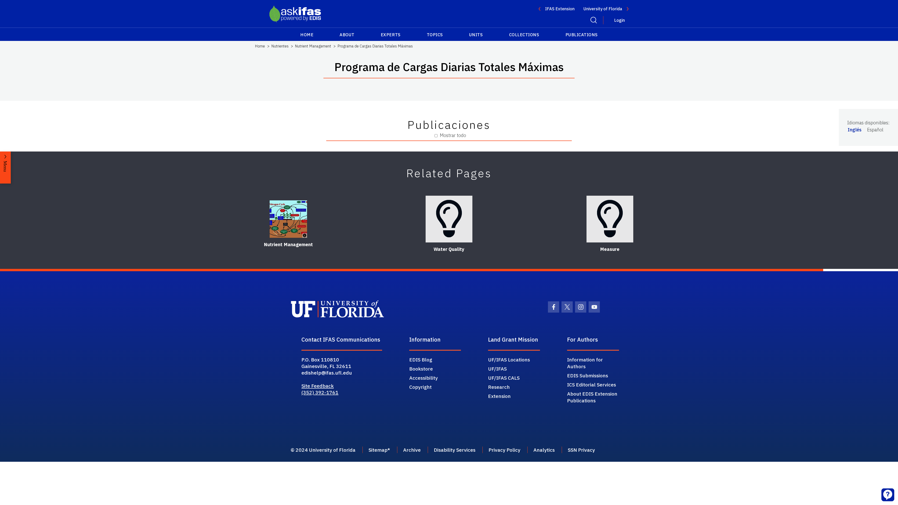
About (347, 34)
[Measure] (610, 219)
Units (476, 34)
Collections (524, 34)
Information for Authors (585, 363)
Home (306, 34)
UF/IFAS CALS (504, 378)
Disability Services (454, 450)
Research (499, 387)
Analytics (544, 450)
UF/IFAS (497, 368)
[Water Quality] (449, 219)
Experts (391, 34)
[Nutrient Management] (288, 219)
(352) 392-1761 (319, 392)
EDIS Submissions (587, 375)
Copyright (420, 387)
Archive (412, 450)
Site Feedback (317, 385)
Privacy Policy (504, 450)
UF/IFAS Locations (509, 359)
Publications (581, 34)
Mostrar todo (453, 135)
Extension (499, 396)
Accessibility (423, 378)
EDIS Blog (420, 359)
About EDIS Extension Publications (592, 397)
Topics (435, 34)
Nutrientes (280, 46)
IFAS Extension (560, 8)
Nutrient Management (313, 46)
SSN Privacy (581, 450)
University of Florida (602, 8)
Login (619, 20)
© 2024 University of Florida (323, 450)
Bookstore (421, 368)
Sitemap (378, 450)
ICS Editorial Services (591, 384)
